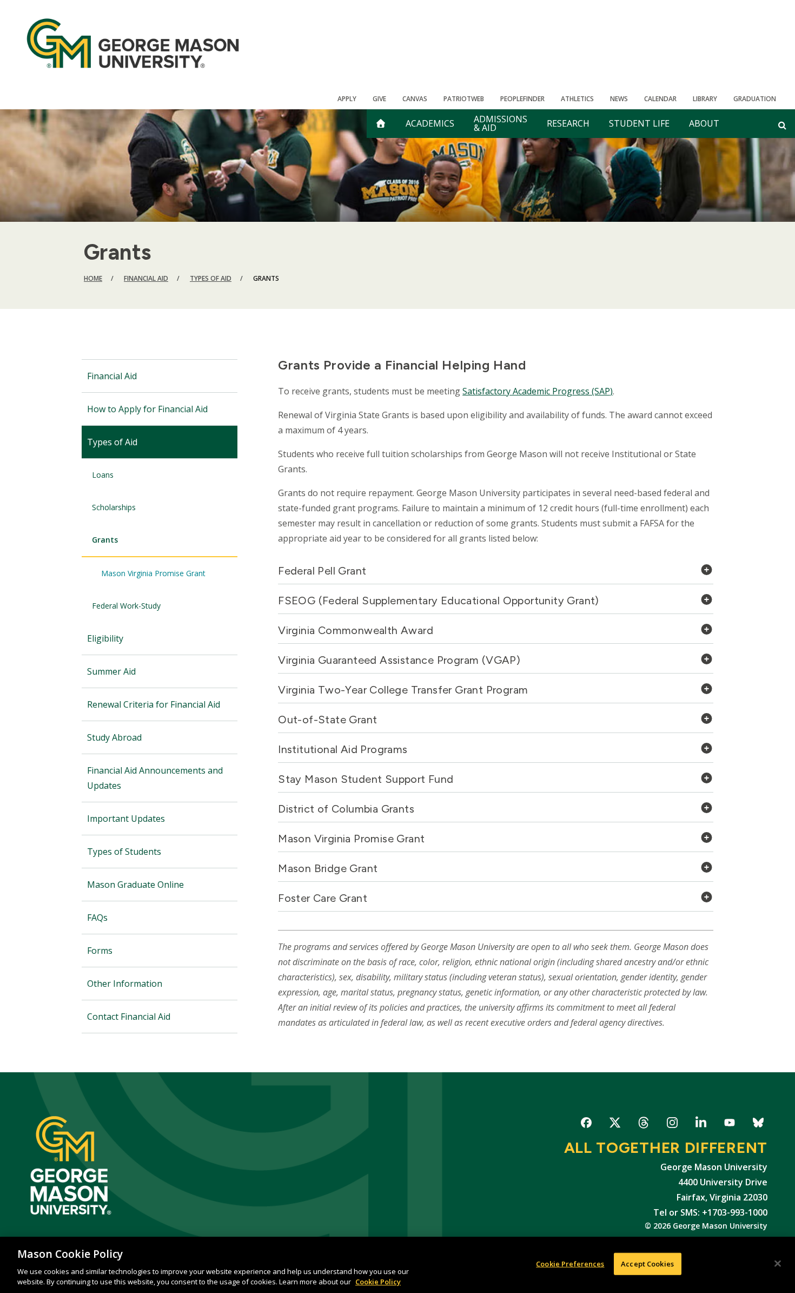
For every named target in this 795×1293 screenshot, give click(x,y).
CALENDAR (660, 98)
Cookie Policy (378, 1282)
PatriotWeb (463, 98)
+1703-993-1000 (734, 1212)
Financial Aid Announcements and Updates (155, 777)
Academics (430, 123)
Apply (346, 98)
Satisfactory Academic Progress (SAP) (537, 391)
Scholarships (114, 507)
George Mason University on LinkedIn (700, 1124)
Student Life (639, 123)
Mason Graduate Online (135, 884)
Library (705, 98)
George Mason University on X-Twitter (614, 1124)
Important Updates (126, 818)
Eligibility (105, 638)
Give (379, 98)
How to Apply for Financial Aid (147, 409)
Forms (99, 950)
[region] (397, 1265)
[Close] (778, 1264)
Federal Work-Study (126, 606)
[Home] (132, 43)
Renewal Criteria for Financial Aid (153, 704)
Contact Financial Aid (128, 1016)
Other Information (124, 983)
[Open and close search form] (782, 125)
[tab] (495, 573)
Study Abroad (114, 737)
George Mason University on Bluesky (757, 1124)
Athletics (577, 98)
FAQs (97, 917)
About (704, 123)
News (619, 98)
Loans (103, 475)
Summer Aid (111, 671)
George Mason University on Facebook (586, 1124)
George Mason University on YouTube (729, 1124)
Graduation (754, 98)
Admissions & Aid (500, 123)
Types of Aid (210, 278)
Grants (105, 540)
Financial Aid (146, 278)
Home (93, 278)
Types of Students (124, 851)
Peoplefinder (522, 98)
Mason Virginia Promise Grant (153, 573)
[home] (381, 123)
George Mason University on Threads (643, 1124)
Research (568, 123)
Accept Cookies (647, 1264)
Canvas (414, 98)
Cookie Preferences (570, 1264)
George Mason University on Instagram (671, 1124)
